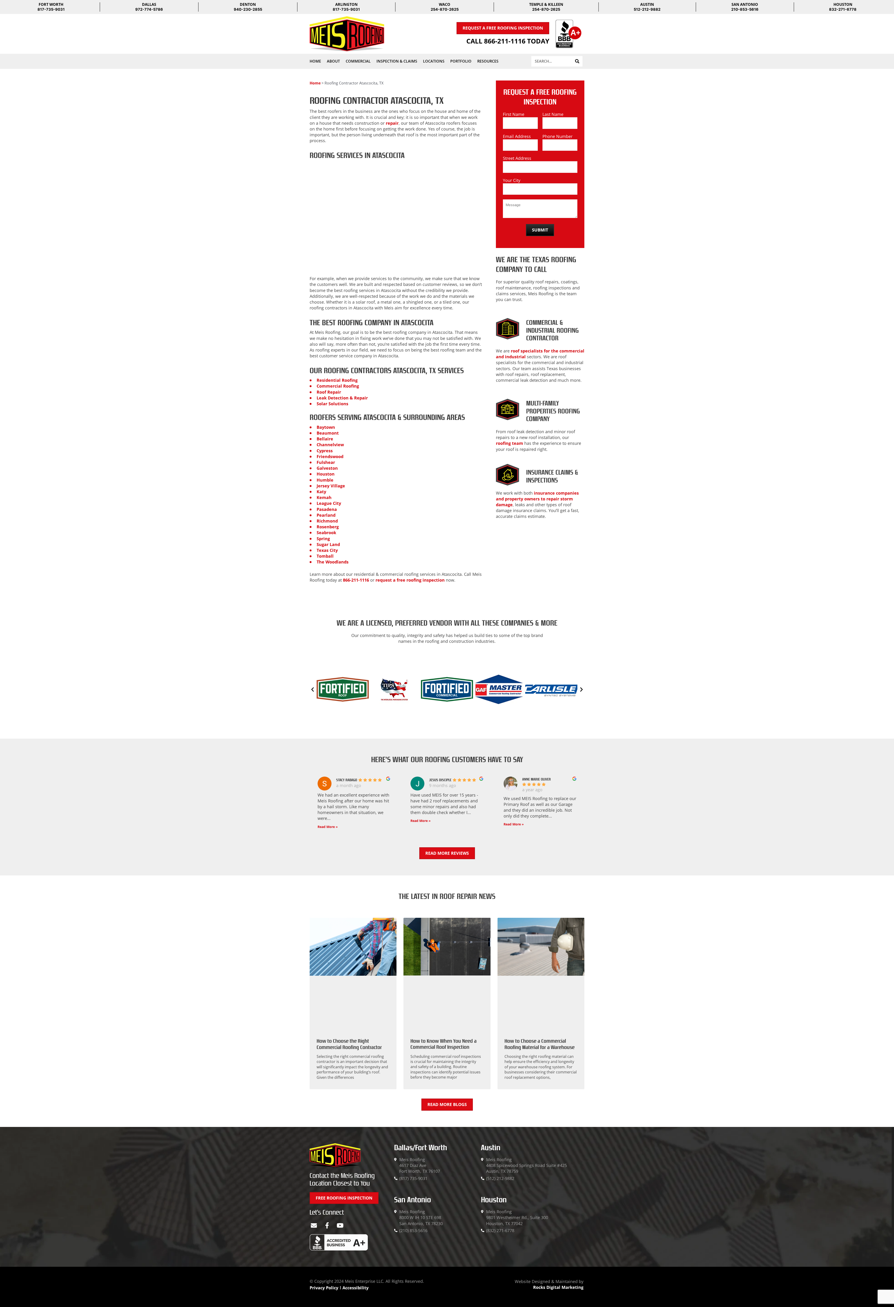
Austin (490, 1147)
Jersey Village (331, 486)
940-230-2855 (248, 9)
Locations (433, 61)
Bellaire (325, 439)
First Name (513, 114)
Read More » (328, 826)
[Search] (577, 61)
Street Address (517, 158)
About (333, 61)
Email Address (517, 136)
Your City (511, 180)
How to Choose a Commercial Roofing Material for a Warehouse (540, 1044)
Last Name (552, 114)
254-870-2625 (445, 9)
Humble (325, 480)
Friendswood (330, 456)
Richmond (327, 521)
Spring (323, 538)
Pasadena (327, 509)
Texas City (327, 550)
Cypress (325, 450)
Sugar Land (328, 544)
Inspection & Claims (396, 61)
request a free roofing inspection (410, 580)
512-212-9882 (647, 9)
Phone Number (557, 136)
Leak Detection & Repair (342, 398)
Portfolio (460, 61)
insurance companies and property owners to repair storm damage (537, 498)
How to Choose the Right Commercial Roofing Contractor (349, 1044)
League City (329, 503)
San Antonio (412, 1199)
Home (315, 61)
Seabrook (326, 532)
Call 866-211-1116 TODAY (507, 41)
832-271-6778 (843, 9)
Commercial (358, 61)
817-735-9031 (51, 9)
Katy (321, 491)
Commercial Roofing (338, 386)
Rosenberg (328, 527)
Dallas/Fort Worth (420, 1147)
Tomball (325, 556)
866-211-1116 (356, 580)
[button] (312, 689)
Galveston (327, 468)
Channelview (330, 444)
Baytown (326, 427)
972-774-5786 (149, 9)
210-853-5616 (745, 9)
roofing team (509, 443)
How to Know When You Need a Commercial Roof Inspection (443, 1044)
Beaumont (328, 433)
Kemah (324, 497)
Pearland (326, 515)
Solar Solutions (332, 403)
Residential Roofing (337, 380)
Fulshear (326, 462)
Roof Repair (329, 392)
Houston (326, 474)
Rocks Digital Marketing (558, 1287)
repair (392, 123)
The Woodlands (333, 562)
